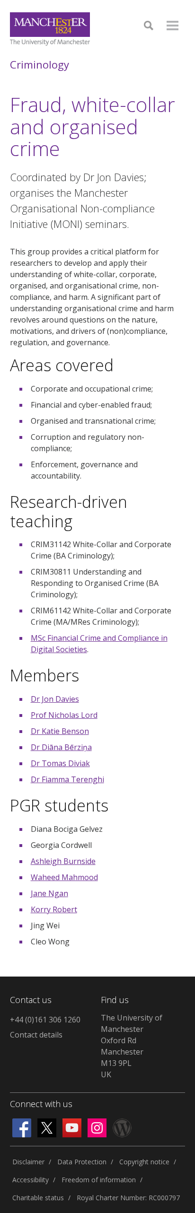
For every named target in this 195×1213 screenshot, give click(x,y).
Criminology (39, 64)
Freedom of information (99, 1179)
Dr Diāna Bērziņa (61, 747)
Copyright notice (144, 1161)
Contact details (36, 1035)
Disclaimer (28, 1161)
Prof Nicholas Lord (64, 715)
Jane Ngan (49, 893)
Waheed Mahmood (64, 877)
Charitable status (38, 1197)
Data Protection (81, 1161)
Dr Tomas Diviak (60, 763)
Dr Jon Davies (55, 699)
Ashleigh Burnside (63, 861)
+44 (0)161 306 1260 (45, 1019)
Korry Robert (54, 909)
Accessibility (30, 1179)
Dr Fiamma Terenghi (67, 779)
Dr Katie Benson (60, 731)
